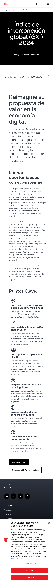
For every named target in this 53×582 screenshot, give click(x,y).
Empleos (7, 514)
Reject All (29, 570)
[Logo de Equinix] (6, 3)
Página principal (10, 10)
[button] (25, 54)
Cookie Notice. (16, 558)
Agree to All (29, 577)
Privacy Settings (29, 563)
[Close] (49, 523)
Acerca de (8, 510)
